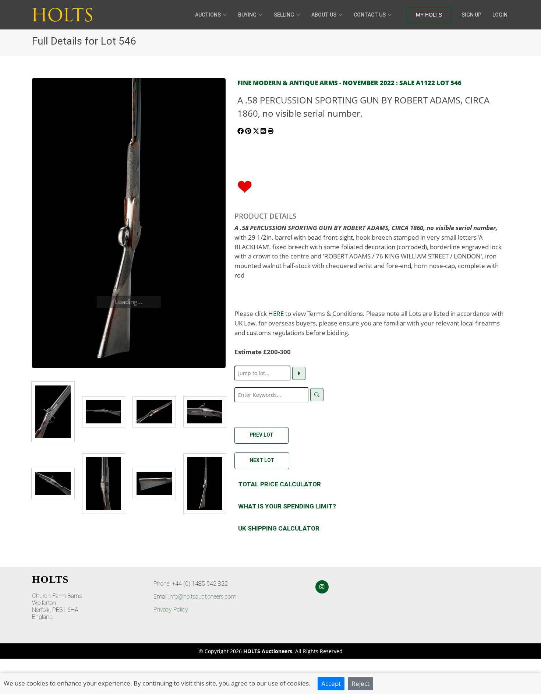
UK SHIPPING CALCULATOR (278, 528)
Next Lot (262, 460)
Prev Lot (261, 435)
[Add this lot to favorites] (244, 186)
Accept (331, 683)
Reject (360, 683)
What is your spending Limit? (287, 506)
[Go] (298, 373)
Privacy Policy (170, 609)
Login (500, 15)
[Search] (316, 394)
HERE (276, 313)
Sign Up (471, 15)
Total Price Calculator (279, 484)
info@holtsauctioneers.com (202, 596)
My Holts (429, 15)
